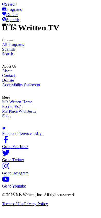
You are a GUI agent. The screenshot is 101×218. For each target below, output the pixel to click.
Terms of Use (13, 203)
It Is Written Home (17, 102)
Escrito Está (11, 106)
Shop (6, 116)
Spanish (8, 49)
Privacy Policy (36, 203)
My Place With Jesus (19, 111)
